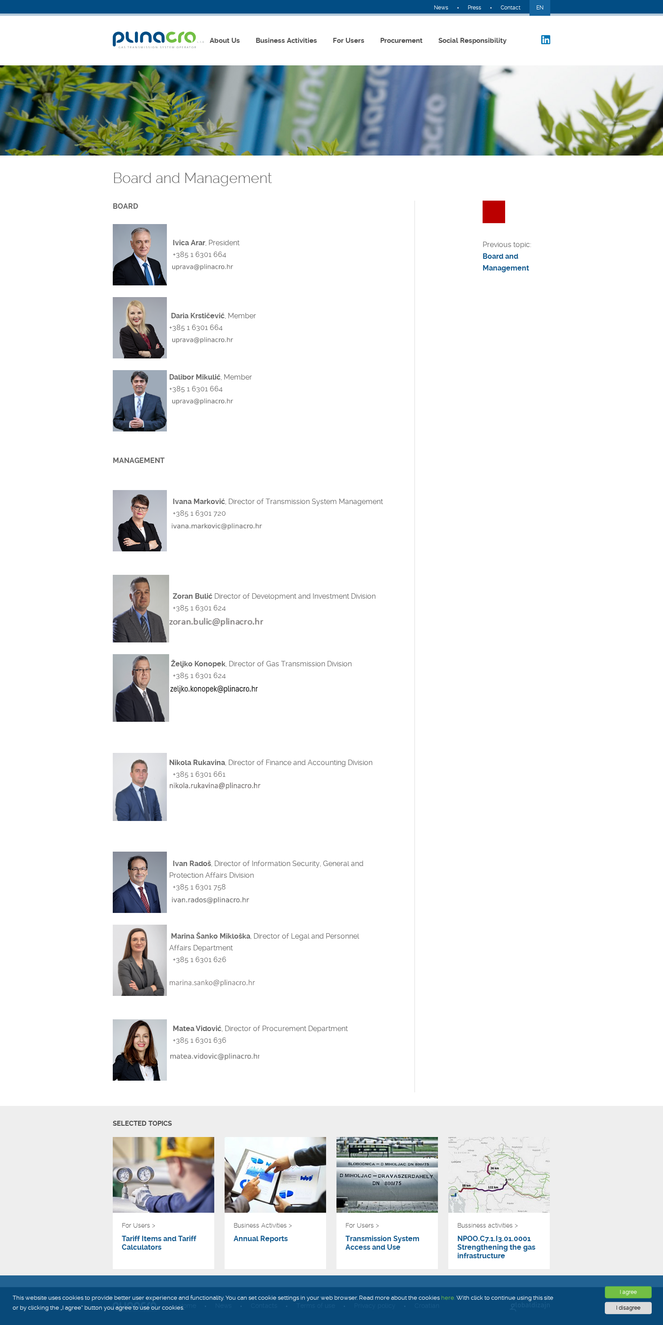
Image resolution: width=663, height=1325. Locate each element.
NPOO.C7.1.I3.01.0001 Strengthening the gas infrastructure (496, 1247)
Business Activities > (263, 1225)
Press (474, 8)
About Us (225, 41)
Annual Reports (261, 1238)
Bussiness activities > (487, 1225)
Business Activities (286, 41)
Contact (510, 8)
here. (448, 1297)
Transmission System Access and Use (382, 1243)
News (441, 8)
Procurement (401, 41)
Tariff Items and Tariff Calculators (159, 1243)
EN (539, 8)
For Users (348, 41)
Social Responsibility (472, 41)
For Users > (138, 1225)
